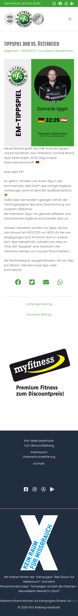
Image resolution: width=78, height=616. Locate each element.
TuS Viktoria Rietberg (39, 446)
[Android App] (72, 3)
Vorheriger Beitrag (39, 304)
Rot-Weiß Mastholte (39, 441)
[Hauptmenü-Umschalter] (70, 19)
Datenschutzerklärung (39, 457)
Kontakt (39, 464)
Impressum (39, 452)
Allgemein (11, 51)
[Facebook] (60, 3)
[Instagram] (54, 3)
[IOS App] (66, 3)
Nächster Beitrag (39, 315)
